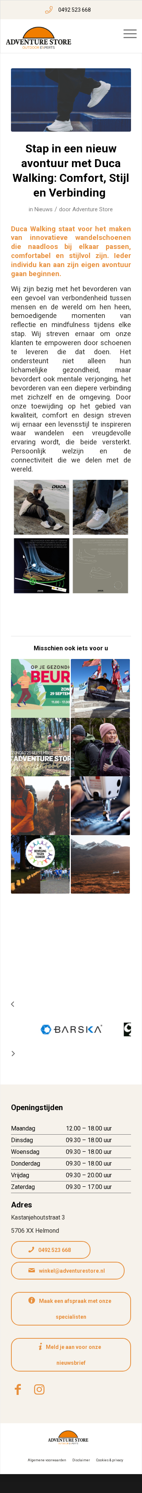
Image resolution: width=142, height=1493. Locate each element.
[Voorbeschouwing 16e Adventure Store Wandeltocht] (40, 747)
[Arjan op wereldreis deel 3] (100, 688)
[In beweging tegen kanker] (40, 864)
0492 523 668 (74, 10)
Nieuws (43, 209)
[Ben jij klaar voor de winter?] (100, 747)
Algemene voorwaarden (47, 1460)
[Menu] (130, 34)
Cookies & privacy (109, 1460)
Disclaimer (81, 1460)
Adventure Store (92, 209)
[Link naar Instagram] (39, 1390)
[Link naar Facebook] (18, 1390)
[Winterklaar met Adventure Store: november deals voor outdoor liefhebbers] (40, 805)
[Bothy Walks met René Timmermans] (100, 864)
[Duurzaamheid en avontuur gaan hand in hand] (100, 805)
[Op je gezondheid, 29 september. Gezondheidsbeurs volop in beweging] (40, 688)
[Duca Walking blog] (71, 100)
